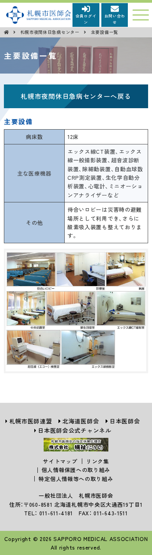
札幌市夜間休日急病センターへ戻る (76, 96)
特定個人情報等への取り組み (76, 479)
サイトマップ (60, 461)
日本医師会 (125, 421)
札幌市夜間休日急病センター (50, 32)
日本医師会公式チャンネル (74, 430)
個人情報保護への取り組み (76, 470)
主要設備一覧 (104, 32)
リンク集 (97, 461)
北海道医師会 (80, 421)
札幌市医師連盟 (30, 421)
